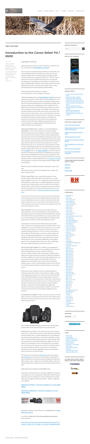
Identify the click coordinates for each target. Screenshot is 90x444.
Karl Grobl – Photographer (72, 340)
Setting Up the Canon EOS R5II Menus (74, 100)
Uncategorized (69, 303)
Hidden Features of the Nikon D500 (73, 148)
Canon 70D (68, 208)
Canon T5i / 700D (70, 231)
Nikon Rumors (69, 346)
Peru (67, 288)
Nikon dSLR (68, 272)
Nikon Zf (68, 287)
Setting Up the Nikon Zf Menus (73, 112)
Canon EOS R (69, 217)
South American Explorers (72, 347)
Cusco (67, 232)
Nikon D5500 (69, 254)
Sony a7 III (68, 296)
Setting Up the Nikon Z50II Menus (73, 98)
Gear (56, 11)
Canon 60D (11, 63)
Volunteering (69, 306)
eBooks (67, 236)
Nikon (67, 247)
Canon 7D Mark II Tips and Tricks (72, 125)
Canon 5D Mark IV (70, 199)
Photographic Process (71, 290)
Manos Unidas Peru (70, 341)
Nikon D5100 (69, 251)
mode (9, 76)
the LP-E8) (43, 355)
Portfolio (64, 11)
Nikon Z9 (68, 285)
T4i (9, 77)
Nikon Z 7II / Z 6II (70, 279)
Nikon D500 (68, 250)
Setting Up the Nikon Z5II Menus (73, 97)
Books (67, 196)
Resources (71, 11)
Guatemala (68, 241)
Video (67, 305)
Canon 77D (68, 210)
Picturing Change (9, 437)
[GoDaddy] (75, 368)
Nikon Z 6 (68, 276)
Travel (67, 302)
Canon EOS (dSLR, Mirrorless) (72, 216)
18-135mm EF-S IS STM (54, 158)
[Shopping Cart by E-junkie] (75, 373)
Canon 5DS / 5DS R (70, 204)
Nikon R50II (68, 275)
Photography (11, 69)
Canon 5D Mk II (69, 201)
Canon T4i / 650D (12, 68)
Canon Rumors (69, 337)
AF (14, 71)
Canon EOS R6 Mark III (71, 222)
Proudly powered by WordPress (21, 437)
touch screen (13, 77)
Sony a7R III (68, 297)
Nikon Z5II (68, 281)
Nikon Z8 (68, 284)
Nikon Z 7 (68, 278)
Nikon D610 (68, 257)
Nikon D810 (68, 268)
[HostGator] (75, 364)
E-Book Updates (49, 11)
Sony (67, 294)
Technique (68, 300)
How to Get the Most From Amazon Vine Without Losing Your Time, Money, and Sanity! (75, 103)
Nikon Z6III (68, 282)
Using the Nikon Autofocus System (72, 136)
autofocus (11, 73)
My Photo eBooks (70, 343)
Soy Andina (68, 349)
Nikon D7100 (69, 260)
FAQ (67, 238)
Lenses (67, 244)
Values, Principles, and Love (72, 350)
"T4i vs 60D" (8, 71)
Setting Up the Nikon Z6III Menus (73, 106)
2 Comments (8, 80)
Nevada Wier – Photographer (72, 344)
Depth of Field (69, 233)
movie (12, 76)
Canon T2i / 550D (70, 226)
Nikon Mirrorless (70, 273)
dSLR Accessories (70, 235)
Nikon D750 (68, 263)
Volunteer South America (71, 352)
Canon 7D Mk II (69, 213)
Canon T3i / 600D (70, 228)
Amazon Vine (69, 195)
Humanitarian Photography (72, 242)
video (6, 78)
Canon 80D (68, 214)
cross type (7, 74)
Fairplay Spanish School (71, 338)
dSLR (11, 74)
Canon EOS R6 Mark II (71, 220)
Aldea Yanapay (69, 335)
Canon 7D (68, 211)
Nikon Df (68, 270)
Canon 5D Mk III (69, 202)
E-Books (40, 11)
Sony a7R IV (68, 299)
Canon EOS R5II (69, 219)
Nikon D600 (68, 256)
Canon (6, 63)
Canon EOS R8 (69, 225)
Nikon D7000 (69, 259)
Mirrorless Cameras (70, 245)
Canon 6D (68, 207)
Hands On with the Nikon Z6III (73, 110)
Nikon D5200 (69, 253)
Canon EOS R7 (69, 223)
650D (12, 71)
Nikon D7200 (69, 262)
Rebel (6, 77)
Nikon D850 (68, 269)
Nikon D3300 (69, 248)
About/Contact (80, 11)
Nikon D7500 (69, 265)
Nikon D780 (68, 266)
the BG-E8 (27, 357)
